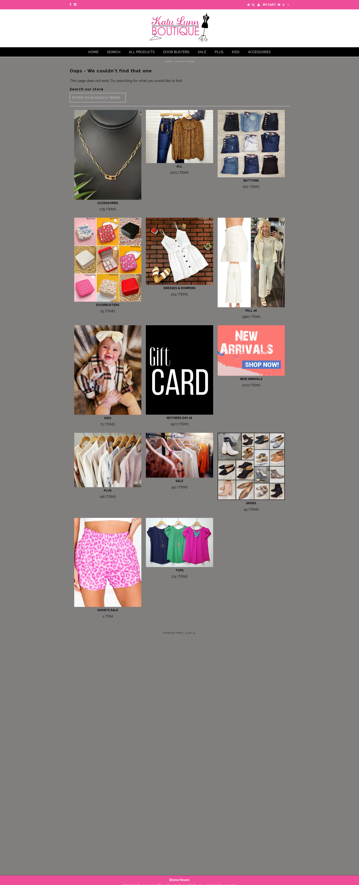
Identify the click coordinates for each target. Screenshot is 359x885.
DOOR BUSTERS (176, 52)
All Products (142, 52)
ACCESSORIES (259, 52)
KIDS (236, 52)
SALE (202, 52)
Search (113, 52)
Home (93, 52)
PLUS (219, 52)
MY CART (273, 5)
